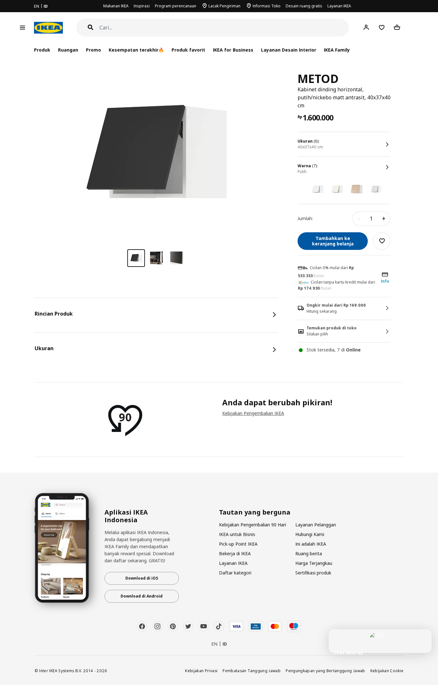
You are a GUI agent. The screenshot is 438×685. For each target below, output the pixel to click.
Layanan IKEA (339, 6)
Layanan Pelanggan (315, 525)
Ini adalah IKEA (310, 544)
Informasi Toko (267, 6)
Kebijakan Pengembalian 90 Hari (252, 525)
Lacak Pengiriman (224, 6)
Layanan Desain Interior (288, 50)
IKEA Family (337, 50)
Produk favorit (188, 50)
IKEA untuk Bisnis (237, 534)
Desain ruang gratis (304, 6)
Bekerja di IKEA (235, 553)
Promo (93, 50)
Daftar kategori (235, 573)
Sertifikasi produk (313, 573)
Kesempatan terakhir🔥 (136, 50)
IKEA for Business (233, 50)
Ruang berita (308, 553)
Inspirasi (142, 6)
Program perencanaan (175, 6)
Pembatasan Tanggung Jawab (252, 670)
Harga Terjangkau (313, 563)
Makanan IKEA (116, 6)
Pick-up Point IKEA (238, 544)
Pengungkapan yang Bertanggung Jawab (325, 670)
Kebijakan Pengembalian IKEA (253, 413)
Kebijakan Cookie (387, 670)
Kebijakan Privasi (201, 670)
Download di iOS (141, 578)
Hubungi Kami (309, 534)
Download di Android (142, 596)
